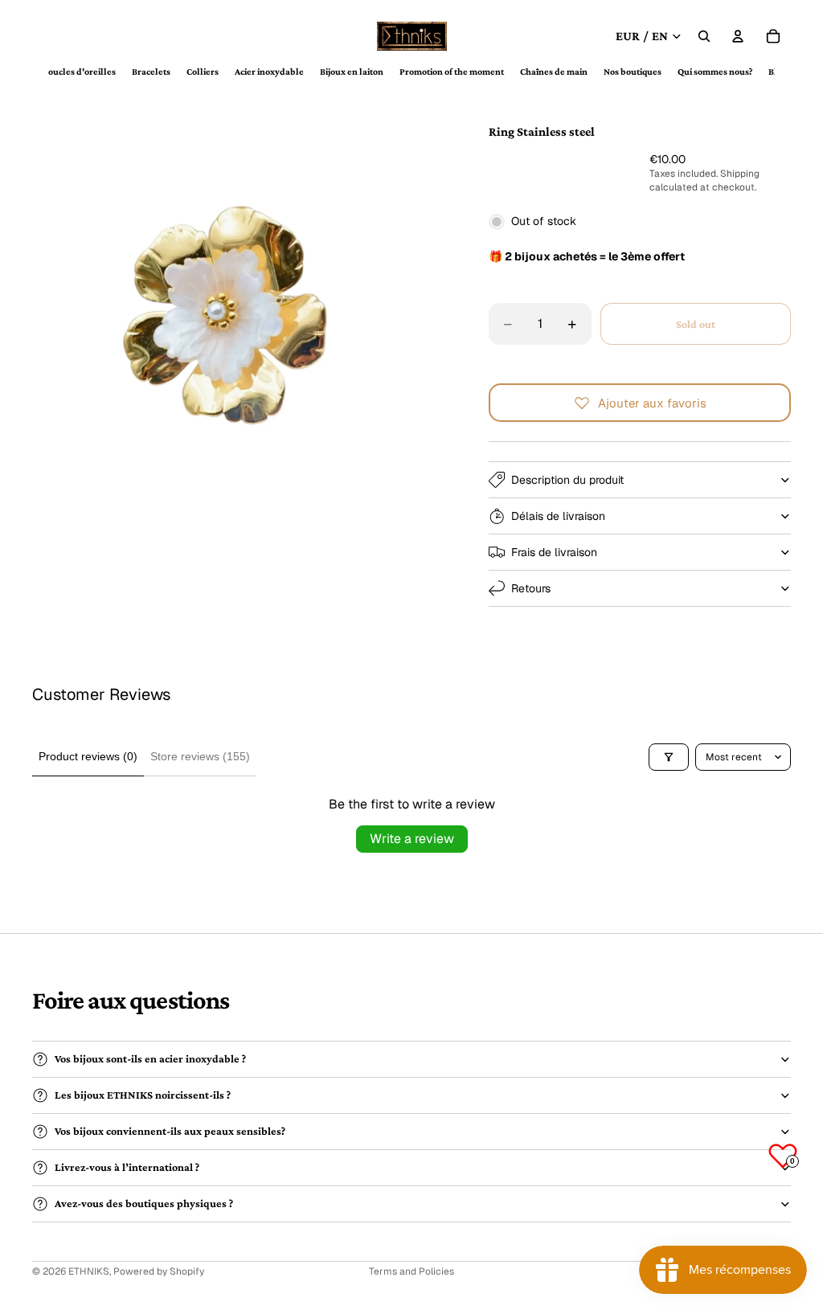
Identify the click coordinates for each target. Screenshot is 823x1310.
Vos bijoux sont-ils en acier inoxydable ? (150, 1058)
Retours (531, 588)
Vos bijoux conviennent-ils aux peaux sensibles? (170, 1130)
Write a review (412, 838)
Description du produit (567, 480)
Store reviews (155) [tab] (200, 756)
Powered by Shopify (158, 1271)
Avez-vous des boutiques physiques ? (144, 1203)
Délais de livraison (558, 516)
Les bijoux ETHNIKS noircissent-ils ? (143, 1094)
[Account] (737, 36)
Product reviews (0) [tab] (88, 756)
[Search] (704, 36)
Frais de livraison (554, 552)
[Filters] (669, 757)
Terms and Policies (411, 1271)
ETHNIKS (88, 1271)
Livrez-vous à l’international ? (127, 1167)
